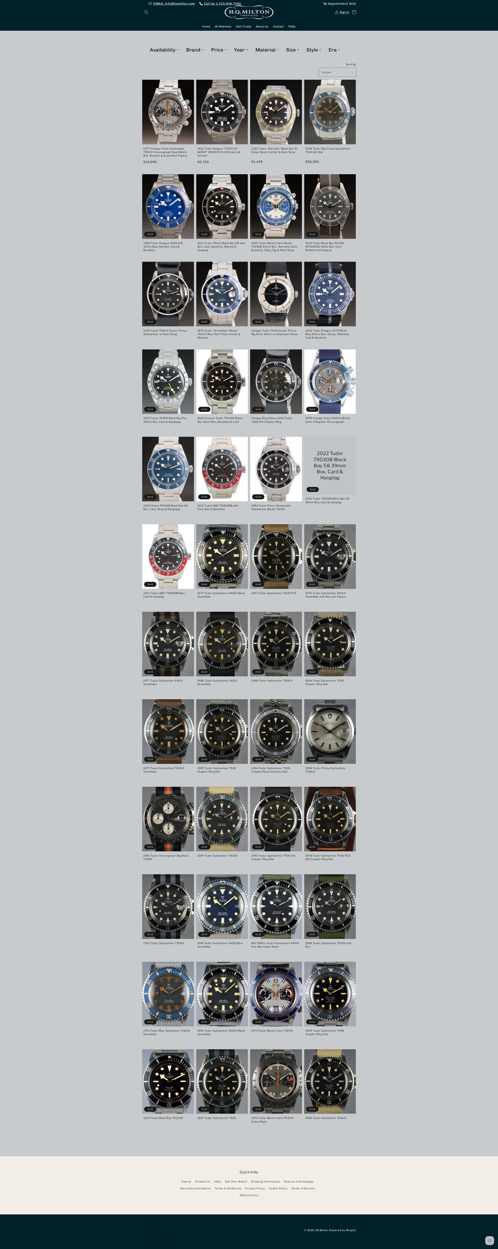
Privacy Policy (255, 1188)
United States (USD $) (158, 1234)
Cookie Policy (278, 1188)
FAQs (217, 1181)
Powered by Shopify (342, 1230)
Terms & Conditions (227, 1188)
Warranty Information (195, 1188)
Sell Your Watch (236, 1181)
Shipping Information (265, 1181)
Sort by (351, 64)
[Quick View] (190, 142)
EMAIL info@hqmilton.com (174, 3)
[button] (146, 12)
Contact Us (202, 1181)
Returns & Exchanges (299, 1181)
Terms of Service (303, 1188)
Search (186, 1181)
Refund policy (249, 1195)
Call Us (222, 3)
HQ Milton (321, 1230)
